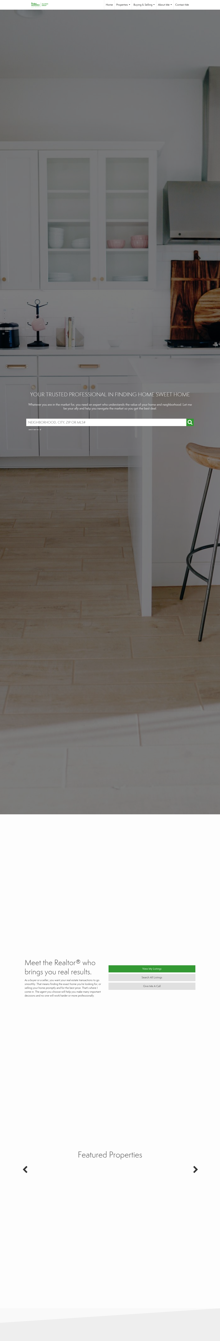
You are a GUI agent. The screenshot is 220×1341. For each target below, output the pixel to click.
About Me (165, 6)
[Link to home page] (41, 5)
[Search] (190, 422)
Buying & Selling (145, 6)
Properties (123, 6)
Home (109, 4)
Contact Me (182, 4)
